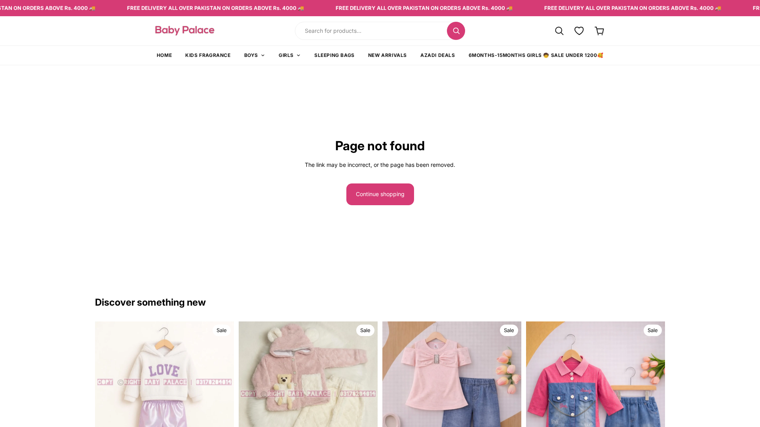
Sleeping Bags (334, 55)
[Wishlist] (579, 30)
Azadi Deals (437, 55)
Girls (286, 55)
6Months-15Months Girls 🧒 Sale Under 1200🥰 (536, 55)
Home (164, 55)
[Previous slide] (107, 401)
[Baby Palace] (206, 31)
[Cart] (599, 30)
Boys (251, 55)
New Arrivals (387, 55)
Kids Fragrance (207, 55)
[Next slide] (222, 401)
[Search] (456, 31)
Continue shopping (380, 194)
